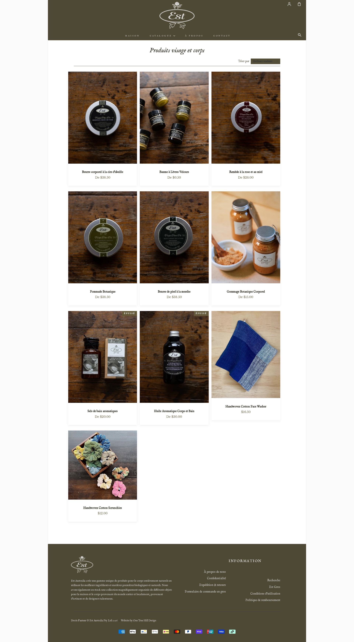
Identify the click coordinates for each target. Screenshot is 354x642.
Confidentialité (216, 578)
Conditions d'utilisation (265, 594)
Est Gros (274, 587)
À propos (194, 36)
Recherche (273, 580)
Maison (132, 36)
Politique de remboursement (262, 600)
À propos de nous (215, 572)
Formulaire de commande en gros (205, 592)
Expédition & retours (212, 585)
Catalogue (161, 36)
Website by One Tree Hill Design (138, 620)
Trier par (244, 61)
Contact (222, 36)
